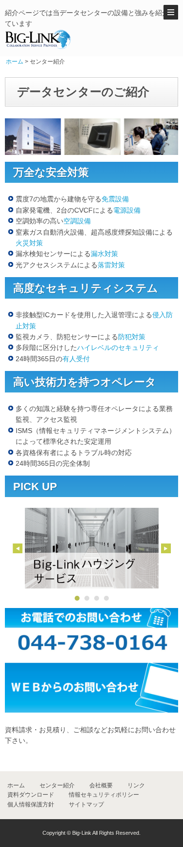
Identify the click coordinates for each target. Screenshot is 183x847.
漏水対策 (104, 254)
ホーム (14, 61)
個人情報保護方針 (30, 804)
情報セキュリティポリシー (104, 794)
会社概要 (101, 785)
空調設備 (77, 221)
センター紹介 (57, 785)
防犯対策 (131, 337)
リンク (136, 785)
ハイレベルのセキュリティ (118, 347)
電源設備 (127, 210)
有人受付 (76, 359)
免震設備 (115, 199)
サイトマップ (86, 804)
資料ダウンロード (30, 794)
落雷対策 (111, 265)
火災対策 (29, 243)
